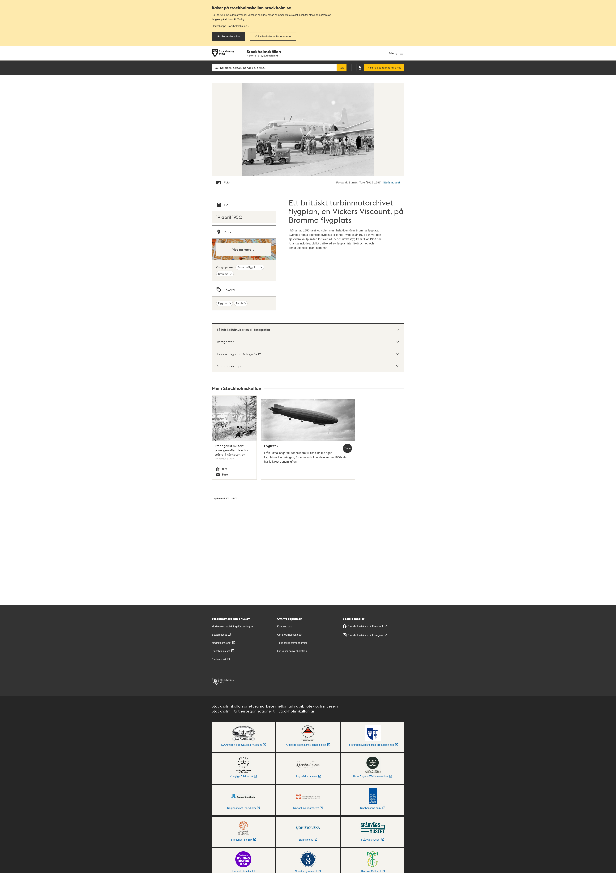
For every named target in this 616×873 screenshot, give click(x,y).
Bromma (223, 273)
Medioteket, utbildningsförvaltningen (232, 626)
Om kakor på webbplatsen (292, 651)
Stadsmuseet (391, 182)
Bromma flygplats (248, 267)
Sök (341, 67)
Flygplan (223, 303)
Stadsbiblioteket (221, 651)
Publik (239, 303)
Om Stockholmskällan (289, 634)
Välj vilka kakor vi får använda (273, 36)
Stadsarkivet (219, 659)
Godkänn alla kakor (228, 36)
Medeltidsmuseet (221, 643)
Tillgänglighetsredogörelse (292, 643)
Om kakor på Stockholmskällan (229, 26)
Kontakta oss (284, 626)
